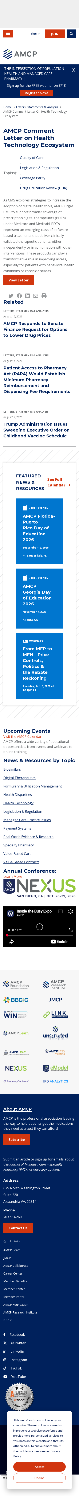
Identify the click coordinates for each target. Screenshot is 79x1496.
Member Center (14, 1289)
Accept (39, 1466)
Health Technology (18, 803)
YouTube (18, 1376)
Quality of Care (32, 157)
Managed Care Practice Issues (27, 820)
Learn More (12, 876)
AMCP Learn (11, 1250)
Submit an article (16, 1159)
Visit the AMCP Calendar (22, 736)
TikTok (16, 1368)
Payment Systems (17, 828)
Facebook (17, 1334)
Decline (39, 1478)
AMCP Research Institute (20, 1312)
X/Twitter (18, 1343)
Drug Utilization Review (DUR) (43, 188)
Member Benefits (15, 1281)
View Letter (19, 280)
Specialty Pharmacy (18, 845)
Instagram (19, 1359)
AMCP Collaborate (15, 1266)
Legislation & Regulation (39, 167)
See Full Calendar (56, 482)
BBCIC (7, 1320)
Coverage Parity (32, 178)
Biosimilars (12, 769)
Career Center (12, 1273)
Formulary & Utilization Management (32, 786)
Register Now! (36, 93)
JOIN (55, 34)
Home (7, 107)
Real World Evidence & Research (28, 836)
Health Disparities (17, 794)
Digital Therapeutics (19, 777)
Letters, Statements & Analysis (37, 107)
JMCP (7, 1258)
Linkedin (17, 1351)
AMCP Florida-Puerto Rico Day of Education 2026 (39, 528)
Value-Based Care (17, 853)
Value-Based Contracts (21, 862)
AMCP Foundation (15, 1305)
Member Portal (13, 1297)
